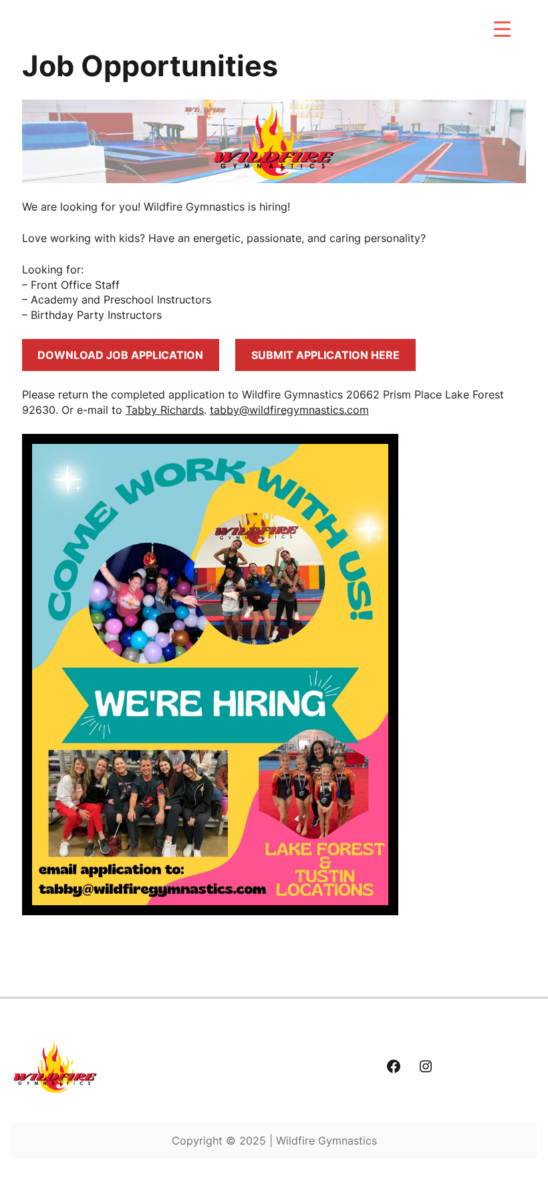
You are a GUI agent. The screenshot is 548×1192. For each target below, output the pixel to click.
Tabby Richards (165, 409)
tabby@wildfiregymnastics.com (289, 409)
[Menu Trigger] (502, 28)
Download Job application (120, 355)
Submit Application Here (325, 355)
